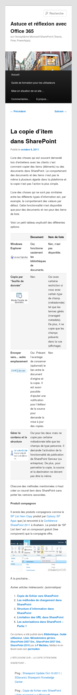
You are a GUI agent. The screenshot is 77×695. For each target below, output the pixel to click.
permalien (34, 649)
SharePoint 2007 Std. (48, 641)
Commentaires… (20, 99)
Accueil (15, 74)
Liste (26, 638)
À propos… (42, 99)
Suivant (61, 111)
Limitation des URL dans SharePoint (40, 617)
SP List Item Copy (21, 516)
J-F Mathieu (41, 645)
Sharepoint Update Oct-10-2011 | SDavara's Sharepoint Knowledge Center (38, 677)
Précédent (18, 111)
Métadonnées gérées (42, 638)
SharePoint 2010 (20, 645)
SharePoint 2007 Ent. (22, 641)
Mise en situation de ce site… (27, 90)
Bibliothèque (51, 634)
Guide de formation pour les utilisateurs (33, 82)
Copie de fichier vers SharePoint (37, 596)
